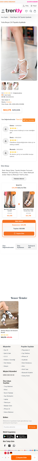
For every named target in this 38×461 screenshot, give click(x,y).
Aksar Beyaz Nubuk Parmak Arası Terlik (28, 210)
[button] (21, 457)
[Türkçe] (5, 453)
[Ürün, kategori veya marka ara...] (30, 11)
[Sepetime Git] (35, 11)
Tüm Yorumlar (29, 120)
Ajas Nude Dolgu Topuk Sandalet (9, 210)
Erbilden (9, 102)
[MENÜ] (3, 11)
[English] (8, 453)
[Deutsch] (11, 453)
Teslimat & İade (31, 246)
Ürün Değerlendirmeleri (8, 246)
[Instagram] (9, 445)
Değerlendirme (17, 93)
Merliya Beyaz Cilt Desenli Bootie (9, 331)
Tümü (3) (19, 119)
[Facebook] (5, 445)
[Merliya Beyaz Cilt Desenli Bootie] (9, 315)
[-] (2, 457)
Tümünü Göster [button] (19, 178)
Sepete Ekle (20, 233)
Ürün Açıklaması (20, 246)
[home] (4, 17)
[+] (8, 457)
